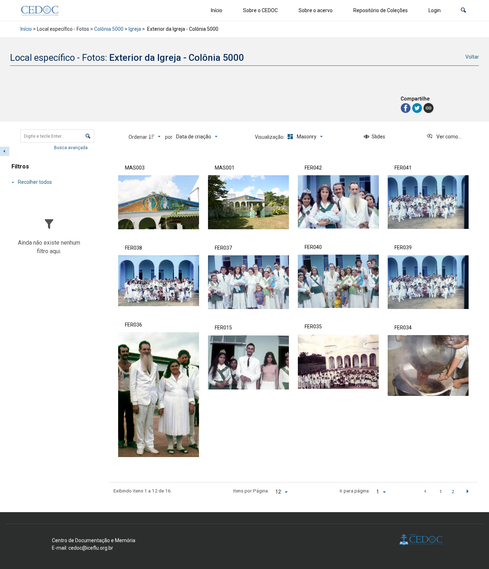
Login (435, 10)
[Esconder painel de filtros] (4, 151)
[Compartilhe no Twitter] (417, 107)
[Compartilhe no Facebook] (406, 107)
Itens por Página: (251, 491)
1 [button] (440, 491)
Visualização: (270, 137)
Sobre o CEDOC (260, 10)
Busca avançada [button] (71, 147)
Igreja (135, 29)
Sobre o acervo (316, 10)
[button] (463, 11)
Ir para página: (355, 491)
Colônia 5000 (109, 29)
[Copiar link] (428, 108)
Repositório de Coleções (380, 10)
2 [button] (452, 491)
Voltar (472, 57)
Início (216, 10)
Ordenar (138, 137)
